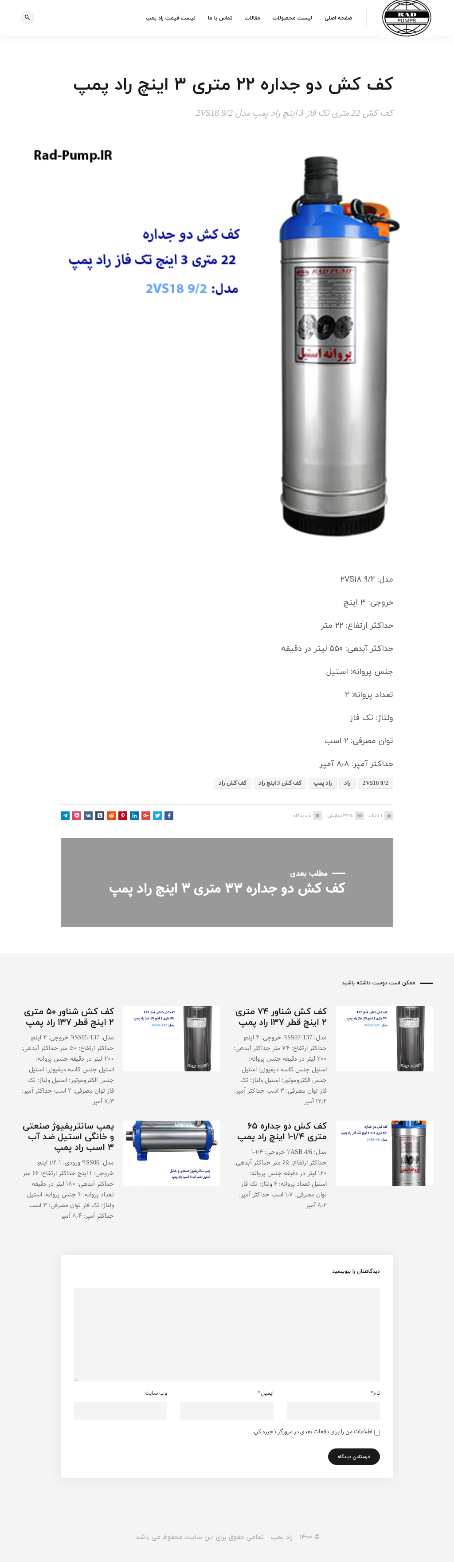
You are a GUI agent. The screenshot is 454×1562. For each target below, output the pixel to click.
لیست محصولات (292, 18)
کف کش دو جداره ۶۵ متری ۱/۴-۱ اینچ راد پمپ (282, 1131)
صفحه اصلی (338, 18)
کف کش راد (233, 783)
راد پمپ (322, 783)
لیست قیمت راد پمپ (171, 18)
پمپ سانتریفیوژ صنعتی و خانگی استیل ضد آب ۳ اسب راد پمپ (68, 1136)
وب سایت (156, 1393)
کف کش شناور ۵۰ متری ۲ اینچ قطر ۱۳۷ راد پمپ (69, 1016)
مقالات (252, 18)
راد (347, 783)
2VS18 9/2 (375, 783)
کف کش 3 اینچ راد (279, 783)
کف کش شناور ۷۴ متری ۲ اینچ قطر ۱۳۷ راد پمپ (281, 1016)
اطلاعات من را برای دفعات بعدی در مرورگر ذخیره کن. (312, 1432)
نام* (375, 1393)
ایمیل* (266, 1393)
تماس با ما (220, 18)
